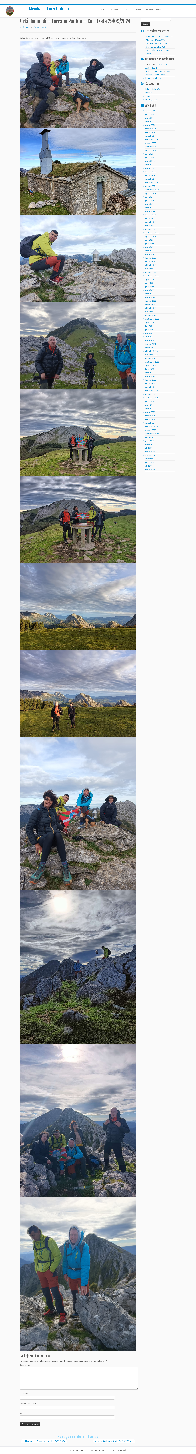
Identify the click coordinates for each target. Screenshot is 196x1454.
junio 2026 (149, 114)
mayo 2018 (150, 444)
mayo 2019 (150, 405)
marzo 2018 (150, 451)
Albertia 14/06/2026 (155, 40)
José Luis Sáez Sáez (154, 71)
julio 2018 (149, 437)
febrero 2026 (150, 129)
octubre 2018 (150, 430)
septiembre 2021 (152, 319)
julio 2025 (149, 154)
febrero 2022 (150, 301)
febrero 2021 (150, 344)
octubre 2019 (150, 394)
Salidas (138, 9)
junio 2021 (149, 329)
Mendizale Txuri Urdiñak (49, 9)
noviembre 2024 (151, 182)
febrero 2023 (150, 258)
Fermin (148, 78)
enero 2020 (150, 383)
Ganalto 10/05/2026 (155, 46)
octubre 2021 (150, 315)
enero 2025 (150, 175)
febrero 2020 (150, 380)
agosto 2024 (150, 193)
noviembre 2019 (151, 390)
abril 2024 (149, 207)
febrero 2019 (150, 416)
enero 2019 (150, 419)
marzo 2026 (150, 125)
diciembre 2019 (151, 387)
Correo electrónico (29, 1403)
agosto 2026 (150, 111)
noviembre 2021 (151, 311)
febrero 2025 (150, 172)
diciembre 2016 (151, 459)
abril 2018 (149, 448)
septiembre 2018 (152, 433)
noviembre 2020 (151, 355)
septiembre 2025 (152, 146)
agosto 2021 (150, 322)
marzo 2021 (150, 340)
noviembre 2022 (151, 268)
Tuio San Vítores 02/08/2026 (159, 36)
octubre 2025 (150, 143)
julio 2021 (149, 326)
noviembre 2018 (151, 426)
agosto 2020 (150, 365)
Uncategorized (151, 100)
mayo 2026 (150, 118)
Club (125, 9)
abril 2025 (149, 164)
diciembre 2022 (151, 265)
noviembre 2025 (151, 139)
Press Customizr (109, 1450)
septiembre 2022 (152, 276)
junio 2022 (149, 286)
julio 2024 (149, 197)
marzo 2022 (150, 297)
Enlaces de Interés (154, 9)
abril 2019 (149, 408)
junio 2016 (149, 462)
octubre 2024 (150, 186)
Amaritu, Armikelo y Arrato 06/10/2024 (114, 1441)
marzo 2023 (150, 254)
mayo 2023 (150, 247)
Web (22, 1413)
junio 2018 (149, 441)
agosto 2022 (150, 279)
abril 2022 (149, 294)
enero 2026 (150, 132)
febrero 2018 (150, 455)
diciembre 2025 (151, 136)
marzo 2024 (150, 211)
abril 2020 (149, 372)
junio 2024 (149, 200)
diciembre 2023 (151, 222)
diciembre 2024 (151, 179)
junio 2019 (149, 401)
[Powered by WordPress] (125, 1450)
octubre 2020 (150, 358)
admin (44, 27)
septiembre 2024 (152, 190)
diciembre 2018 (151, 423)
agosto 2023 (150, 236)
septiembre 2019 (152, 398)
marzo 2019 (150, 412)
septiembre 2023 (152, 233)
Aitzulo (157, 78)
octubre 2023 (150, 229)
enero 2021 (150, 347)
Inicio (103, 9)
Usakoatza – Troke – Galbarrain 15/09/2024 (44, 1441)
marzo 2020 (150, 376)
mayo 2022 (150, 290)
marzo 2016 (150, 469)
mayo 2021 (150, 333)
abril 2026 (149, 121)
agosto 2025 (150, 150)
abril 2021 (149, 337)
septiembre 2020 (152, 362)
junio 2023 (149, 243)
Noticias (114, 9)
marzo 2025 (150, 168)
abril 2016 (149, 466)
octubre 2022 (150, 272)
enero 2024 (150, 218)
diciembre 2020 (151, 351)
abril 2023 (149, 251)
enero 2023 (150, 261)
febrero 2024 (150, 215)
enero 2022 (150, 304)
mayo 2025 (150, 161)
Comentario (25, 1365)
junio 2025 (149, 157)
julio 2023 (149, 240)
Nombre (24, 1393)
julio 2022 (149, 283)
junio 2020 (149, 369)
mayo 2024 (150, 204)
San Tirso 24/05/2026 (156, 43)
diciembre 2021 (151, 308)
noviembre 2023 (151, 225)
